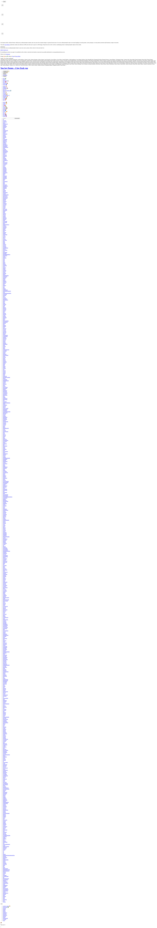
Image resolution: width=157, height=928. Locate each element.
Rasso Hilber (17, 56)
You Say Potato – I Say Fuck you (14, 68)
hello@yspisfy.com (4, 50)
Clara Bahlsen (7, 44)
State (13, 56)
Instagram (8, 54)
